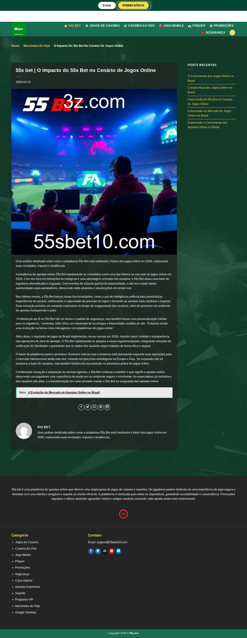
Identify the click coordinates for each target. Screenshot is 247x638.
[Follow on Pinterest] (111, 551)
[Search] (232, 33)
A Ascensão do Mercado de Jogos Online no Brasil (209, 113)
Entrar (107, 5)
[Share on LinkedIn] (107, 407)
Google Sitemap (25, 612)
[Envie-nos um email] (105, 551)
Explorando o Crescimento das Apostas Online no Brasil (207, 125)
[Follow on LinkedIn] (118, 551)
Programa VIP (24, 599)
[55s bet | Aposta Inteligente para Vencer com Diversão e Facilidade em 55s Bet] (28, 29)
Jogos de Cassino (105, 25)
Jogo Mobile (173, 25)
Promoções (224, 25)
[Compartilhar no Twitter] (88, 407)
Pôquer (198, 25)
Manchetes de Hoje (37, 45)
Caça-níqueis (23, 580)
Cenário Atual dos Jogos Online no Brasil (210, 90)
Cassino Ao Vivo (141, 25)
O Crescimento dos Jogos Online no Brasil (211, 78)
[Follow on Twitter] (98, 551)
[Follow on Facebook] (91, 551)
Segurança (215, 32)
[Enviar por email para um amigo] (94, 407)
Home (15, 45)
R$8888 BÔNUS (133, 5)
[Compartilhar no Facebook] (81, 407)
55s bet (75, 25)
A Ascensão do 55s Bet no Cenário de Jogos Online (210, 101)
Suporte (20, 593)
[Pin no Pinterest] (101, 407)
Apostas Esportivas (27, 586)
